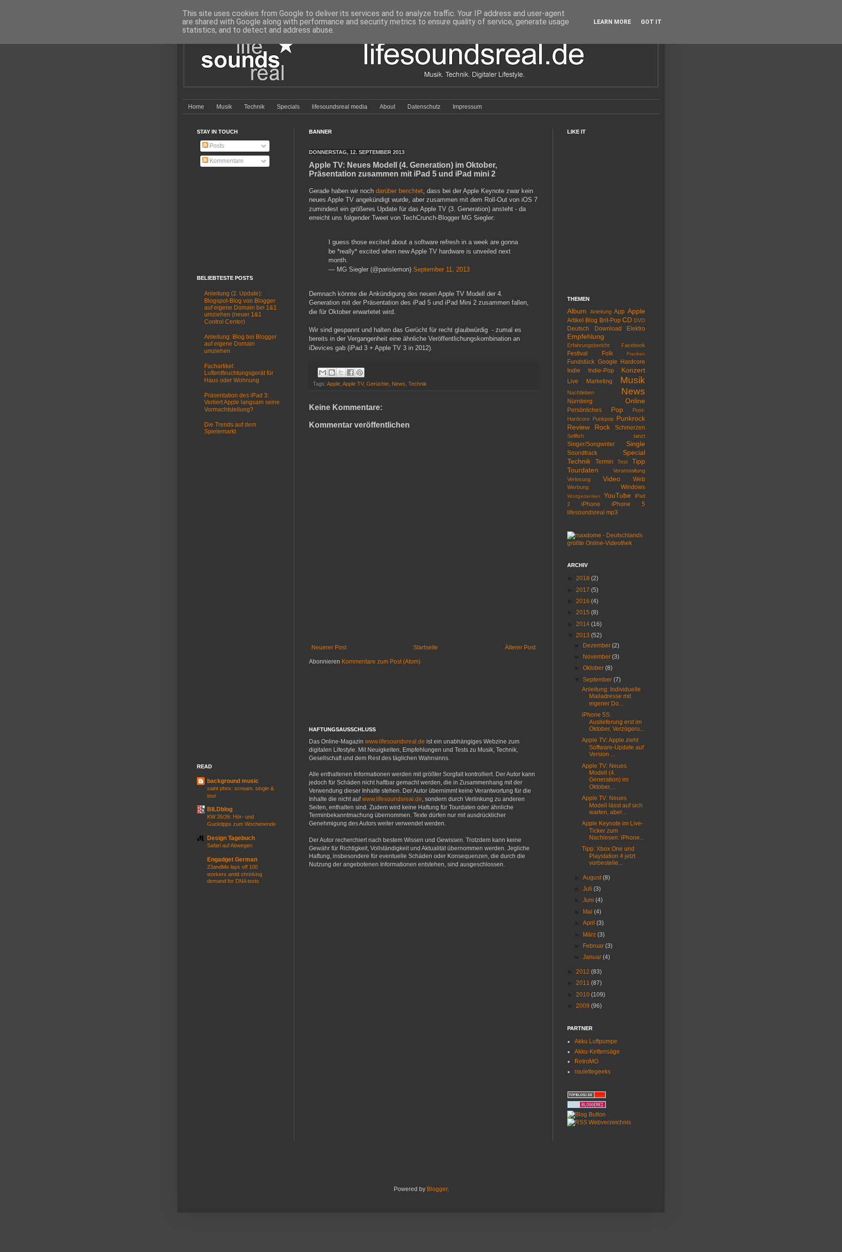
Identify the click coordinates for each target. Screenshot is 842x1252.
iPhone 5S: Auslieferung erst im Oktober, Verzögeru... (613, 721)
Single (635, 444)
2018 (583, 578)
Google (607, 361)
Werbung (578, 487)
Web (639, 479)
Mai (588, 911)
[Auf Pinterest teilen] (359, 372)
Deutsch (578, 328)
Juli (588, 888)
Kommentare (226, 160)
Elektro (636, 328)
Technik (254, 106)
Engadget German (232, 859)
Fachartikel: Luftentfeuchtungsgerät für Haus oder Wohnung (238, 373)
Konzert (633, 370)
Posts (216, 145)
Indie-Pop (601, 370)
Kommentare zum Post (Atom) (381, 661)
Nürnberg (580, 401)
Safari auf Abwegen (229, 845)
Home (196, 106)
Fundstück (580, 361)
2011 (583, 982)
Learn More (612, 22)
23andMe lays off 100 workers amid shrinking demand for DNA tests (234, 874)
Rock (602, 427)
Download (608, 328)
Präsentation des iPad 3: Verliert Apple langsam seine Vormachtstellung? (242, 402)
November (597, 656)
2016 (583, 601)
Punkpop (603, 419)
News (398, 384)
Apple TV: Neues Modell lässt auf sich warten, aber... (612, 805)
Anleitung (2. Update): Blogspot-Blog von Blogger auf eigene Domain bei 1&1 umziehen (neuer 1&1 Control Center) (240, 307)
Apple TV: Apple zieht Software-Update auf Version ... (613, 747)
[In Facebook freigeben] (350, 372)
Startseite (425, 647)
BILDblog (219, 809)
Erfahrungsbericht (588, 345)
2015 (583, 612)
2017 (583, 590)
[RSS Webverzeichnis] (599, 1122)
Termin (604, 461)
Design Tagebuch (231, 838)
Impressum (467, 106)
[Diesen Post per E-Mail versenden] (322, 372)
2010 (583, 994)
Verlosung (579, 479)
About (387, 106)
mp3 (612, 512)
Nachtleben (580, 392)
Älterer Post (520, 647)
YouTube (617, 495)
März (590, 934)
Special (634, 452)
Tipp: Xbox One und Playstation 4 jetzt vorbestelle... (608, 855)
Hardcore (632, 361)
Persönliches (584, 410)
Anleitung (601, 311)
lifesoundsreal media (339, 106)
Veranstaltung (629, 470)
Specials (288, 106)
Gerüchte (377, 384)
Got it (651, 22)
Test (622, 462)
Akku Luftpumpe (595, 1041)
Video (611, 479)
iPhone (590, 504)
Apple (333, 384)
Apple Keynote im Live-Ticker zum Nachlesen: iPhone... (613, 830)
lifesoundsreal (586, 512)
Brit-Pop (610, 320)
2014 (583, 624)
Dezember (597, 645)
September (598, 679)
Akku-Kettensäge (597, 1051)
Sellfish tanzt (606, 436)
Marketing (599, 381)
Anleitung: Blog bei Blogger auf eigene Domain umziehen (240, 343)
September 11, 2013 (441, 269)
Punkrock (630, 418)
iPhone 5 (628, 504)
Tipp (638, 461)
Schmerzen (630, 427)
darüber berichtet (399, 191)
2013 (583, 635)
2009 (583, 1005)
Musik (224, 106)
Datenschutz (423, 106)
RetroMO (586, 1061)
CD (627, 320)
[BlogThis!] (332, 372)
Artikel (575, 320)
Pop (617, 409)
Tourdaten (582, 470)
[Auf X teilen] (341, 372)
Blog (591, 320)
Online (635, 401)
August (593, 877)
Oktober (594, 668)
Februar (594, 945)
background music (233, 781)
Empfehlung (585, 336)
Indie (573, 370)
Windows (633, 487)
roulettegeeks (592, 1071)
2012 (583, 971)
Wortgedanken (583, 496)
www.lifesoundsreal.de (395, 741)
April (589, 922)
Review (578, 427)
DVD (639, 320)
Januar (593, 957)
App (619, 311)
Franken (636, 353)
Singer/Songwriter (591, 444)
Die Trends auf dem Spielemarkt (230, 428)
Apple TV (353, 384)
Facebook (633, 345)
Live (572, 381)
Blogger (437, 1189)
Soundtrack (582, 453)
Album (577, 311)
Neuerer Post (328, 647)
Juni (589, 900)
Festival (577, 353)
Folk (607, 353)
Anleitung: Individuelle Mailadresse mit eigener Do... (611, 696)
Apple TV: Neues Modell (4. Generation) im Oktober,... (605, 776)
